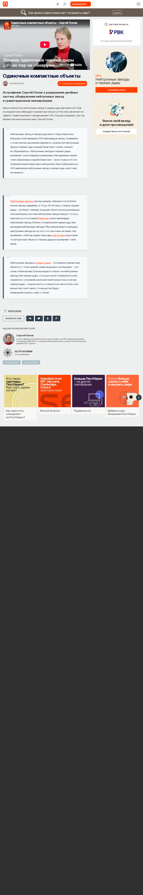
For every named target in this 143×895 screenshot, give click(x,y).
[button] (139, 397)
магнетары (59, 235)
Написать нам (13, 318)
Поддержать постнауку (116, 131)
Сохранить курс (116, 90)
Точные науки (31, 362)
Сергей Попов (16, 83)
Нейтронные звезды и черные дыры (112, 81)
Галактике (43, 218)
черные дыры (42, 262)
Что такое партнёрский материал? (117, 41)
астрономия (23, 351)
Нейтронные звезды (21, 201)
